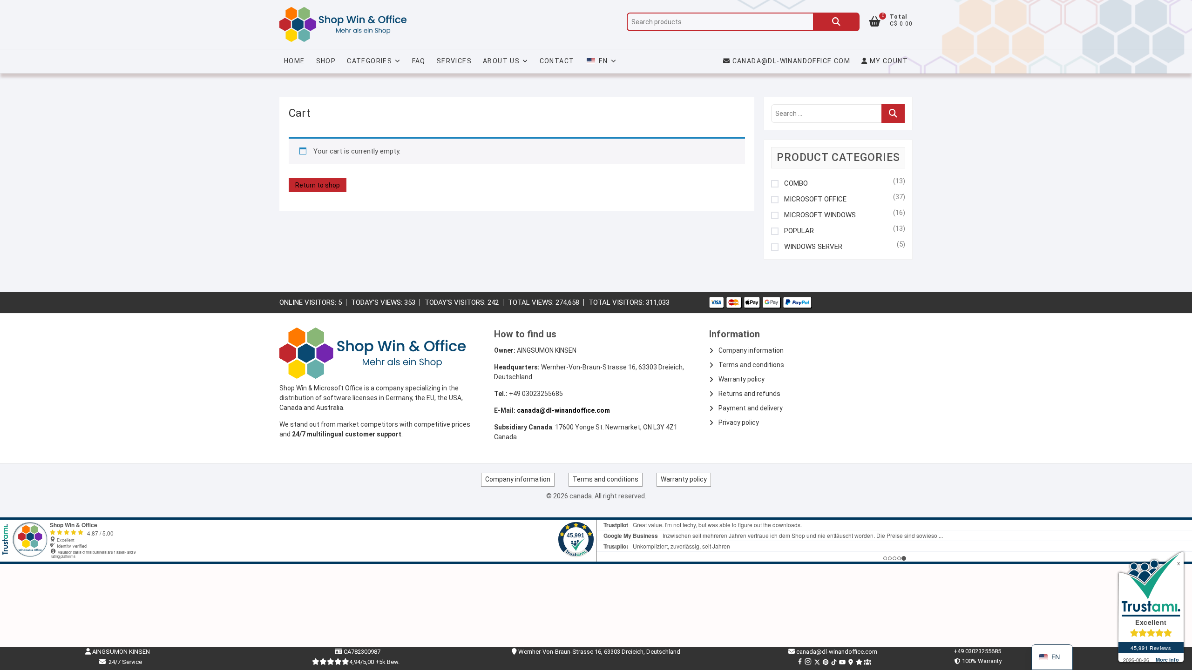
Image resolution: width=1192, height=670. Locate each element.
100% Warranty (980, 660)
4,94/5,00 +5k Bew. (374, 661)
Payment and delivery (750, 408)
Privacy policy (738, 422)
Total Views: (531, 302)
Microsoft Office (815, 199)
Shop (326, 61)
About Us (501, 61)
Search (836, 22)
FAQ (419, 61)
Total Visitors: (617, 302)
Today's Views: (377, 302)
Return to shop (317, 185)
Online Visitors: (308, 302)
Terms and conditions (751, 364)
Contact (557, 61)
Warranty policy (741, 379)
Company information (751, 350)
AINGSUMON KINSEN (120, 651)
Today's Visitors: (456, 302)
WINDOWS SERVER (813, 246)
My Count (887, 61)
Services (454, 61)
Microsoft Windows (820, 215)
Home (294, 61)
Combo (796, 183)
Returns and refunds (749, 393)
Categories (369, 61)
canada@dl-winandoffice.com (791, 61)
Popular (799, 231)
